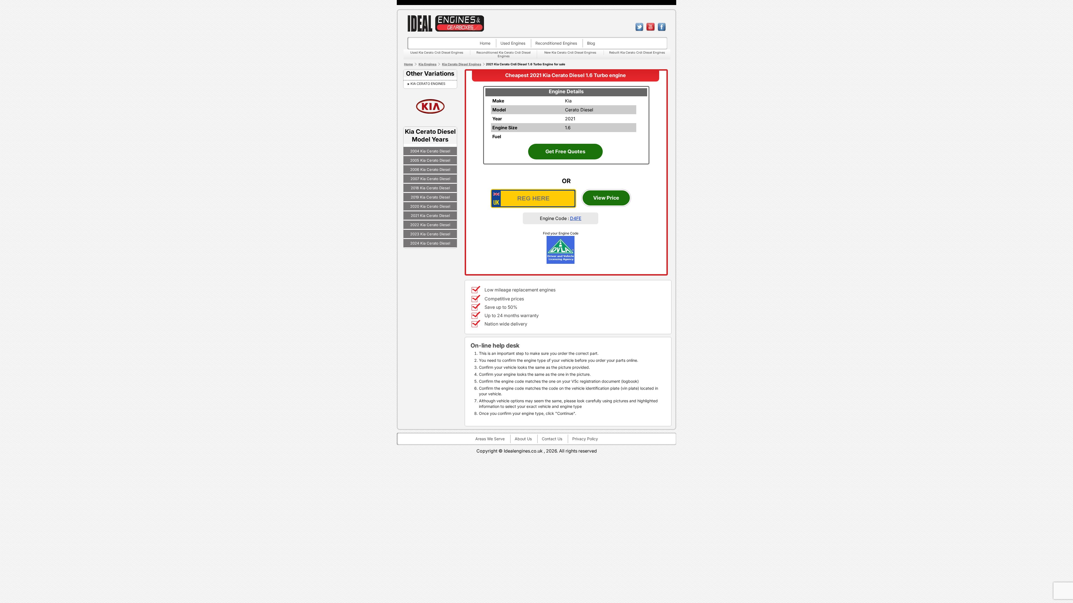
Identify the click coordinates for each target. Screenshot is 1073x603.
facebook (661, 27)
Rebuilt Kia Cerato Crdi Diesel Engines (637, 52)
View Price (606, 198)
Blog (591, 43)
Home (485, 43)
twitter (639, 27)
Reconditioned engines (556, 43)
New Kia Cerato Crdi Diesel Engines (570, 52)
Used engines (512, 43)
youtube (650, 27)
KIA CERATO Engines (427, 84)
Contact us (552, 438)
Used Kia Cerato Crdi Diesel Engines (436, 52)
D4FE (575, 218)
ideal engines (445, 23)
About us (523, 438)
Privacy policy (585, 438)
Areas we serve (490, 438)
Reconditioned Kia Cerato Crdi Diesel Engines (503, 54)
